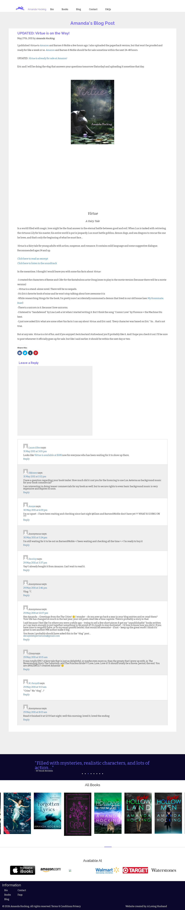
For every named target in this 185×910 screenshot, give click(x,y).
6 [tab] (96, 773)
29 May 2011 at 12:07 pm (35, 613)
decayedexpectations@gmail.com (41, 635)
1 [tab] (82, 773)
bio (52, 9)
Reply (26, 459)
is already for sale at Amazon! (48, 58)
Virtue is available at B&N (48, 455)
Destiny (32, 559)
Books (7, 894)
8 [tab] (102, 773)
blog (78, 9)
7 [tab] (99, 773)
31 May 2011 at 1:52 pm (34, 476)
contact (93, 9)
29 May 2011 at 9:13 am (35, 687)
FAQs (108, 9)
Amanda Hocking (37, 9)
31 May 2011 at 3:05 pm (35, 451)
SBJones (32, 472)
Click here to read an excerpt (32, 258)
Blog (6, 899)
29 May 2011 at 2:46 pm (35, 587)
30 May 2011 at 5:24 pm (35, 537)
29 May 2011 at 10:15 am (35, 657)
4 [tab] (91, 773)
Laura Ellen (34, 447)
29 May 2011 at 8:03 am (35, 712)
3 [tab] (88, 773)
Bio (6, 890)
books (65, 9)
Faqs (20, 894)
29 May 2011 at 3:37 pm (35, 562)
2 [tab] (85, 773)
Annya (31, 506)
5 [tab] (93, 773)
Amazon (44, 45)
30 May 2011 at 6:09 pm (35, 510)
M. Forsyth (33, 683)
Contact (22, 890)
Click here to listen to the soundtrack (37, 263)
